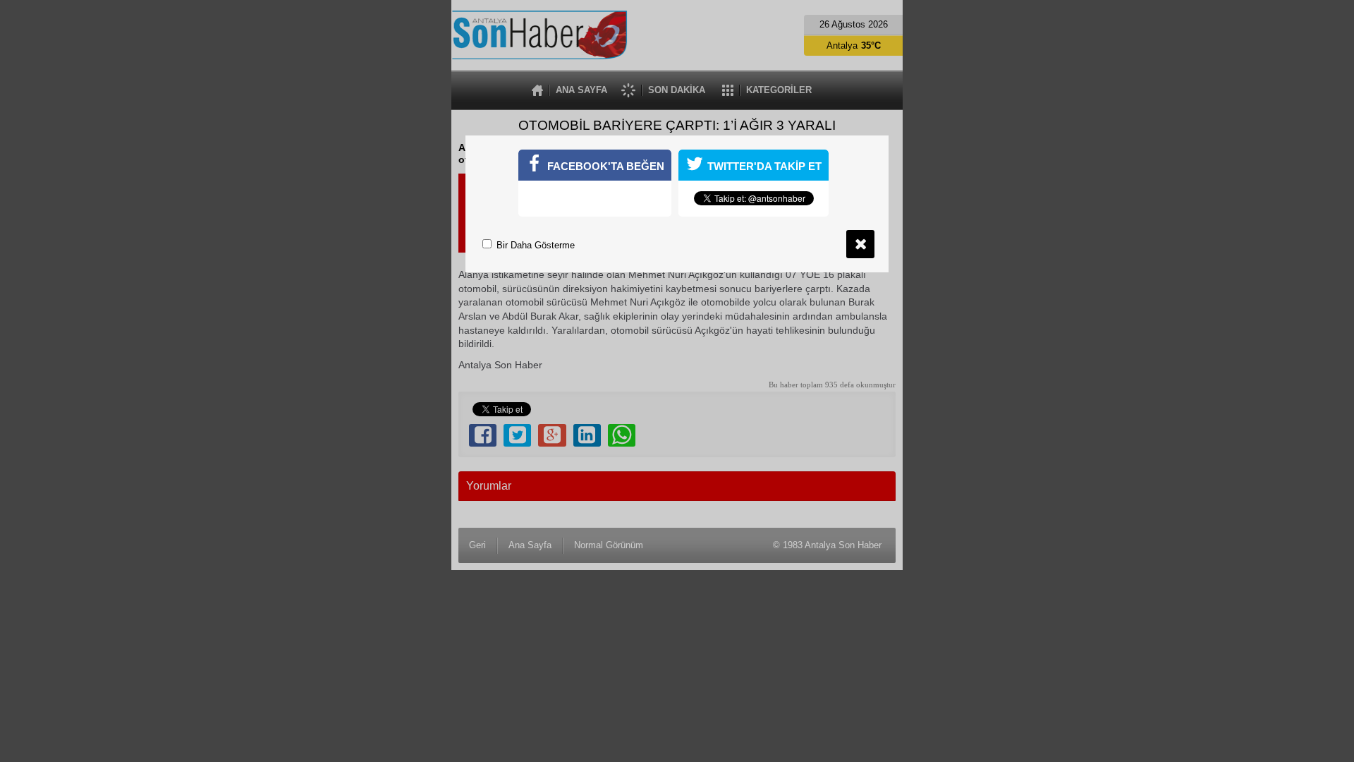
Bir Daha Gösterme (534, 245)
